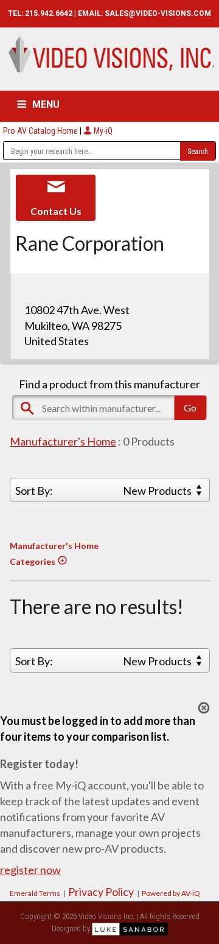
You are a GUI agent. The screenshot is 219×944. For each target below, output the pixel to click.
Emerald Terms (35, 893)
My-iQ (102, 131)
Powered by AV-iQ (171, 893)
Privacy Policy (101, 891)
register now (30, 869)
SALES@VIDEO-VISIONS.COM (158, 13)
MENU (46, 104)
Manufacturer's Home (63, 441)
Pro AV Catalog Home (41, 131)
